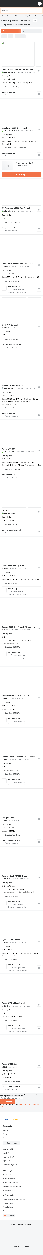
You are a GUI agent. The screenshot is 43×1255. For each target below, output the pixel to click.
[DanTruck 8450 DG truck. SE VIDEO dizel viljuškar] (21, 680)
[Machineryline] (2, 16)
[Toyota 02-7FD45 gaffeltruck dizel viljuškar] (21, 988)
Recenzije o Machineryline (12, 1186)
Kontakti (5, 1138)
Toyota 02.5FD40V (9, 1064)
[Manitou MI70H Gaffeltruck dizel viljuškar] (21, 370)
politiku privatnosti (25, 1104)
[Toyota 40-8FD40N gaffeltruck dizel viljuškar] (21, 550)
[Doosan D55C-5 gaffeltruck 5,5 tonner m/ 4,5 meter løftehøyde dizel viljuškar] (21, 612)
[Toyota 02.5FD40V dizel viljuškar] (21, 1049)
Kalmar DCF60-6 (8, 449)
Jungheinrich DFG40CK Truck (14, 876)
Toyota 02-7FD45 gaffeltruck (13, 1003)
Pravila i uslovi (8, 1175)
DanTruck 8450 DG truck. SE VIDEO (16, 696)
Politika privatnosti (9, 1179)
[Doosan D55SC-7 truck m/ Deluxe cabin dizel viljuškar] (21, 741)
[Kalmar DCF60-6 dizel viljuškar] (21, 434)
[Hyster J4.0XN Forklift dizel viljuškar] (21, 924)
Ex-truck (5, 510)
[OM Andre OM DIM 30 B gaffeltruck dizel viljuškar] (21, 193)
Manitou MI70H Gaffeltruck (13, 386)
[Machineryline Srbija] (15, 3)
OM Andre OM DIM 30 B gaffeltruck (16, 208)
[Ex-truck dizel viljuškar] (21, 495)
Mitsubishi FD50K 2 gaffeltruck (14, 128)
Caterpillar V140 (8, 818)
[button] (39, 3)
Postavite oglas (21, 175)
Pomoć (5, 1134)
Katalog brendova (9, 1190)
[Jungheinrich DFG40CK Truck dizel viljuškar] (21, 861)
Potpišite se (7, 1101)
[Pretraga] (40, 10)
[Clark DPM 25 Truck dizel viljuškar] (21, 309)
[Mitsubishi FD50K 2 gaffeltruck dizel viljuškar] (21, 113)
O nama (5, 1130)
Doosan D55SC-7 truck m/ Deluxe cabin (18, 757)
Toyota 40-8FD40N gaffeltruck (14, 566)
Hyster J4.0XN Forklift (11, 940)
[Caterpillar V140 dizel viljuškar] (21, 802)
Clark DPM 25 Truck (10, 325)
